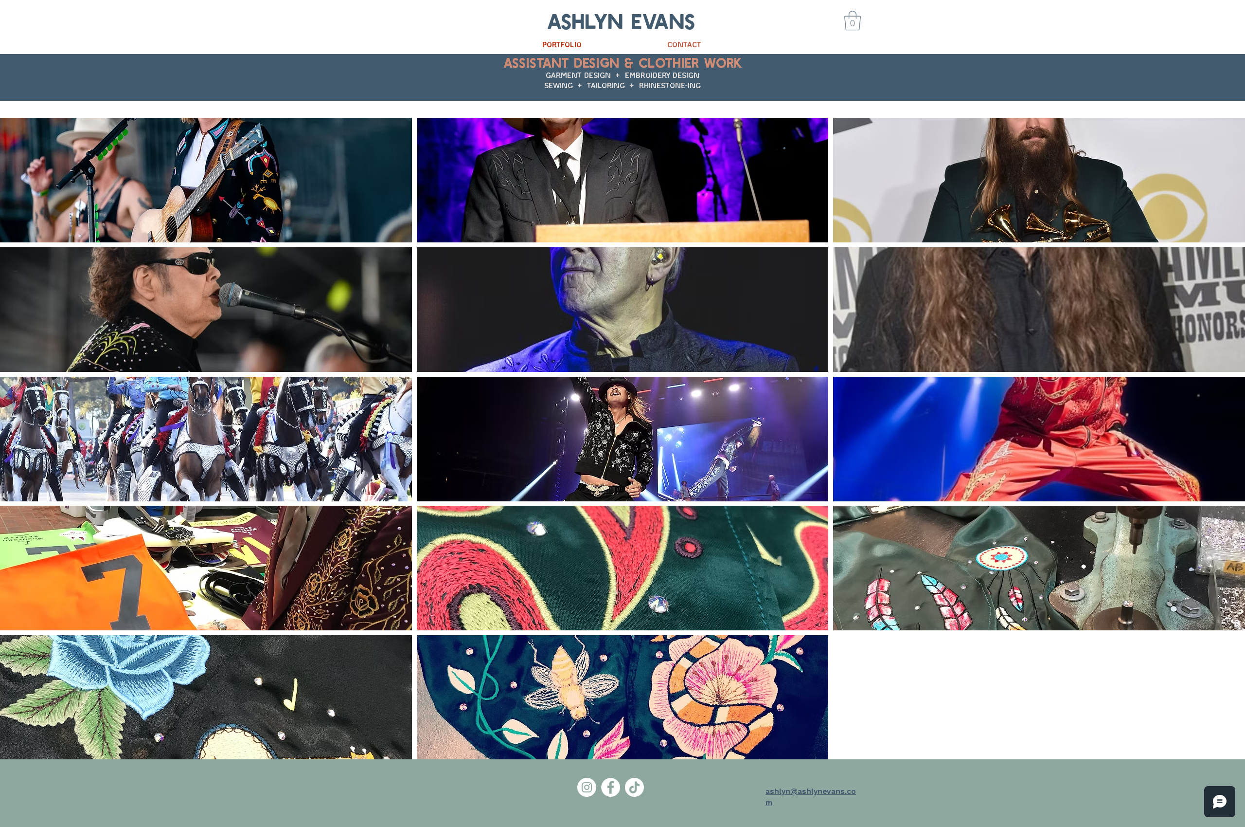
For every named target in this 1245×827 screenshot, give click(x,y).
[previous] (18, 443)
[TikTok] (634, 787)
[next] (1227, 443)
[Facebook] (610, 787)
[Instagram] (586, 787)
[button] (852, 20)
